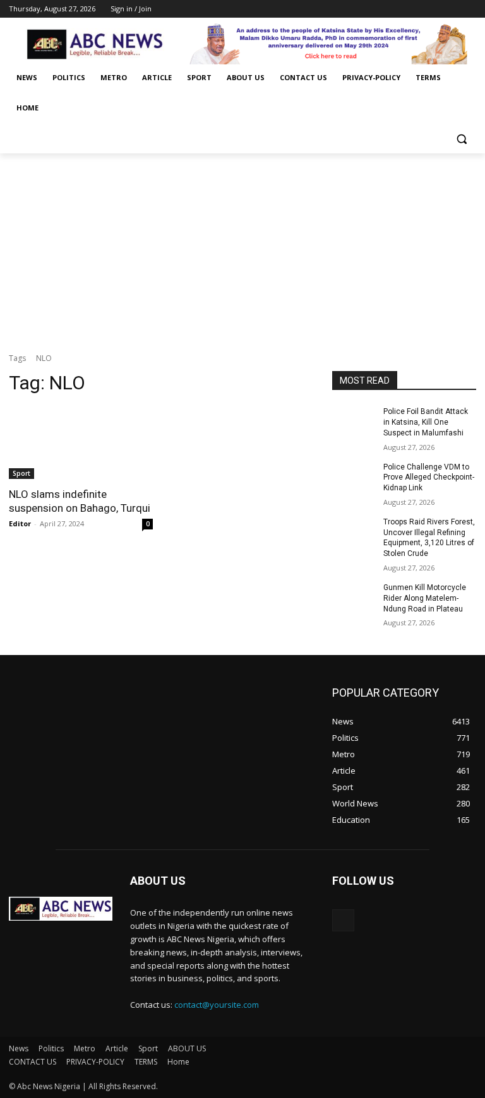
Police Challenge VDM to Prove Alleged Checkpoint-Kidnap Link (428, 478)
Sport (21, 473)
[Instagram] (416, 9)
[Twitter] (434, 9)
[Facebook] (399, 9)
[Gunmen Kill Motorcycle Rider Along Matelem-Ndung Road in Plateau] (353, 597)
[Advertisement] (242, 248)
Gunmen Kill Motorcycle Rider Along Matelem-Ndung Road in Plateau (424, 598)
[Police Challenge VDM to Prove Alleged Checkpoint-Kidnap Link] (353, 477)
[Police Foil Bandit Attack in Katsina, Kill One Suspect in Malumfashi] (353, 421)
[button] (461, 138)
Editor (20, 523)
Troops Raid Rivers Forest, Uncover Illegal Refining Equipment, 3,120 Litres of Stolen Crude (429, 537)
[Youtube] (469, 9)
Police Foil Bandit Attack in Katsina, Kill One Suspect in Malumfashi (425, 422)
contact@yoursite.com (216, 1004)
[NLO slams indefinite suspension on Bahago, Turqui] (81, 443)
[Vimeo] (451, 9)
